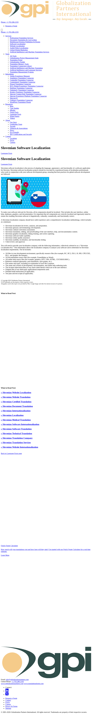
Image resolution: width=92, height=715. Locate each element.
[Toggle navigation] (2, 30)
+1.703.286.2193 (18, 682)
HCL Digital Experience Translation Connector (26, 86)
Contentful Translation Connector (22, 80)
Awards (12, 126)
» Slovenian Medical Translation (16, 420)
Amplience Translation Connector (22, 78)
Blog (11, 106)
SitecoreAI (14, 98)
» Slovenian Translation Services (16, 442)
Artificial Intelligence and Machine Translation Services (29, 52)
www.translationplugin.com (34, 684)
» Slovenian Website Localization (16, 392)
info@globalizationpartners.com (17, 680)
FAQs (12, 140)
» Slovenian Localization (12, 415)
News (12, 130)
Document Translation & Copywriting (23, 40)
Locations (13, 138)
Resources (9, 104)
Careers (12, 142)
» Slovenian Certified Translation (16, 401)
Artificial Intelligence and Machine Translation (26, 68)
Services (8, 36)
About (7, 120)
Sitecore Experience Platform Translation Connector (28, 96)
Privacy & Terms (11, 706)
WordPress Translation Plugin (20, 102)
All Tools (13, 56)
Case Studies (14, 108)
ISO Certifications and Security (21, 134)
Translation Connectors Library (21, 66)
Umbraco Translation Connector (21, 100)
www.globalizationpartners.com (12, 684)
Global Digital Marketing (19, 50)
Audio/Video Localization (19, 48)
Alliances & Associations (19, 128)
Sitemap (8, 708)
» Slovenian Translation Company (17, 438)
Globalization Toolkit (17, 62)
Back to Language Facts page (11, 453)
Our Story (13, 122)
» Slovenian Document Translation (17, 406)
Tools (7, 54)
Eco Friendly (14, 132)
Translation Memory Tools (19, 64)
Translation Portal (16, 60)
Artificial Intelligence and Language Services (26, 70)
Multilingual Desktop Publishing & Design (25, 42)
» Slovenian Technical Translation (16, 433)
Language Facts (15, 114)
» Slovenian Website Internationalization (19, 447)
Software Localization (17, 44)
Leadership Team (16, 124)
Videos (12, 118)
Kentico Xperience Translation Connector (24, 92)
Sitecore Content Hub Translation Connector (25, 94)
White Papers (14, 116)
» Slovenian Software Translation (16, 429)
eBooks (12, 110)
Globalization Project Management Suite (24, 58)
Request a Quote (11, 26)
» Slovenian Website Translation (16, 397)
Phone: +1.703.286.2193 (10, 22)
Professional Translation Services (21, 38)
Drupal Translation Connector (20, 84)
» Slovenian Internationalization (16, 411)
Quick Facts (14, 112)
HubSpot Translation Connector (21, 88)
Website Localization (17, 46)
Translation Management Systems (22, 72)
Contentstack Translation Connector (22, 82)
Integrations (9, 74)
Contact (8, 136)
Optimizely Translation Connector (22, 90)
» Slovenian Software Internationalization (20, 424)
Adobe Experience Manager (20, 76)
